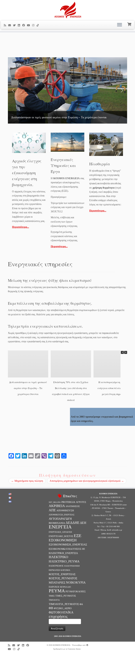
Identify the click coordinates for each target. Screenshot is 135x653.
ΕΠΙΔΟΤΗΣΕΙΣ (73, 549)
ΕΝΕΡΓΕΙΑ (60, 526)
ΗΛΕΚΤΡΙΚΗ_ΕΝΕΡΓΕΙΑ (63, 553)
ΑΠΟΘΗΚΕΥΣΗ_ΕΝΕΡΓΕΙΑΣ (61, 515)
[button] (13, 90)
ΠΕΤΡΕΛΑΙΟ (65, 587)
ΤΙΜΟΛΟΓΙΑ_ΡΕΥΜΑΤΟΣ (64, 604)
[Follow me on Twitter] (15, 25)
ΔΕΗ (83, 522)
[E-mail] (10, 25)
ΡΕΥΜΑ (57, 590)
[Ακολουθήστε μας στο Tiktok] (39, 25)
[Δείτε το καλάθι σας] (129, 24)
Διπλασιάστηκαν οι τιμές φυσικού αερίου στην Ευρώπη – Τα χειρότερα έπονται (28, 388)
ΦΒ (51, 608)
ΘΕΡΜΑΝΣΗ (54, 570)
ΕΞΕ (77, 535)
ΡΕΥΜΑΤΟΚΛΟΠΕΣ (76, 591)
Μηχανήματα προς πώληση (27, 480)
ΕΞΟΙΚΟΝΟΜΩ (57, 549)
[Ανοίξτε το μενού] (119, 24)
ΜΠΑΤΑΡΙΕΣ (57, 582)
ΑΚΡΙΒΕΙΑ (57, 506)
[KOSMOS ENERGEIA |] (67, 10)
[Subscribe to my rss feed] (6, 25)
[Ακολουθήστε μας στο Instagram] (34, 25)
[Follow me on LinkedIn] (20, 25)
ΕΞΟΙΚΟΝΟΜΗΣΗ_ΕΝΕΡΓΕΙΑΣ (68, 544)
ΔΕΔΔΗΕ (72, 523)
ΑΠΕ (52, 510)
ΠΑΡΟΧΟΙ (54, 587)
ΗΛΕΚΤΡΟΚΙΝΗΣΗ (72, 566)
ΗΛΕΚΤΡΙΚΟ (58, 557)
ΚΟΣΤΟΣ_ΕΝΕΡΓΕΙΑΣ (62, 574)
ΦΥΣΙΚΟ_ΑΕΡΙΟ (63, 608)
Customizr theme (74, 649)
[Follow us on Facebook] (24, 25)
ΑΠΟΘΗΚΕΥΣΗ (65, 510)
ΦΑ (81, 604)
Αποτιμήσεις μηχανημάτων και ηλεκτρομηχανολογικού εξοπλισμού (87, 480)
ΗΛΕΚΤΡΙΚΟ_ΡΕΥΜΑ (64, 561)
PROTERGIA (68, 502)
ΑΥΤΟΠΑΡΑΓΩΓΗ (60, 518)
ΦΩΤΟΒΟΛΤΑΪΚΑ (61, 612)
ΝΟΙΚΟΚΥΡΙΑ (76, 582)
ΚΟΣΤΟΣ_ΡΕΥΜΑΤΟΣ (63, 578)
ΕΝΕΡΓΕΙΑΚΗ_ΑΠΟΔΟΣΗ (60, 532)
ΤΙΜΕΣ (52, 596)
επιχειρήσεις (58, 616)
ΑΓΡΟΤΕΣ (81, 502)
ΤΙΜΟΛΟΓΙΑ (54, 600)
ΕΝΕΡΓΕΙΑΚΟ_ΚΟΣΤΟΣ (61, 536)
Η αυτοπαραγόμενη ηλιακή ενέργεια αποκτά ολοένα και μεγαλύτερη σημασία (114, 388)
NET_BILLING (55, 502)
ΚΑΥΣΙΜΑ (65, 570)
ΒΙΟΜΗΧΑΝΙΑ (57, 523)
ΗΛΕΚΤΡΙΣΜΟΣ (56, 566)
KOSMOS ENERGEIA (61, 645)
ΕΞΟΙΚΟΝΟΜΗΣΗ (63, 540)
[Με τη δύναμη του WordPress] (87, 644)
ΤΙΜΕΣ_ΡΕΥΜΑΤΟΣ (65, 596)
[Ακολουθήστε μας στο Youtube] (29, 25)
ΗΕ (83, 549)
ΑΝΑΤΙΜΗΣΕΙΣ (73, 506)
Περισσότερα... (20, 227)
